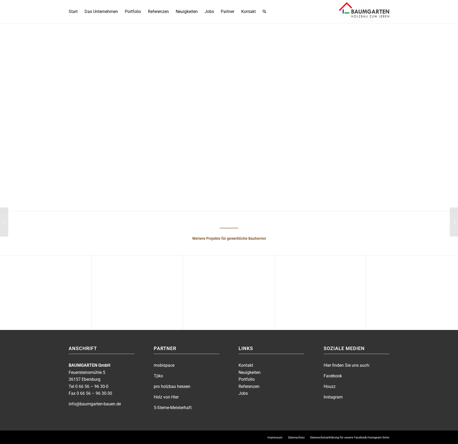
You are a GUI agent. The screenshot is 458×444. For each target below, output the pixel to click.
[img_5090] (370, 105)
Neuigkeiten (250, 372)
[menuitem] (73, 11)
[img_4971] (333, 105)
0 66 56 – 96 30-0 (91, 386)
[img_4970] (257, 105)
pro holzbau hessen (172, 386)
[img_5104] (295, 167)
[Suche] (264, 11)
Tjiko (158, 375)
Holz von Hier (166, 397)
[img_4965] (257, 136)
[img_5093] (295, 136)
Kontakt (246, 365)
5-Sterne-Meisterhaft (173, 407)
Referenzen (249, 386)
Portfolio (247, 379)
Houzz (330, 386)
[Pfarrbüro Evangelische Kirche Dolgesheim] (454, 222)
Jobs (243, 393)
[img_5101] (257, 167)
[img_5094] (333, 136)
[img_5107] (333, 167)
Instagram (333, 397)
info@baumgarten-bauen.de (95, 403)
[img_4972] (295, 105)
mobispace (164, 365)
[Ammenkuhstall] (4, 222)
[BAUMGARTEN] (364, 11)
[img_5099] (370, 136)
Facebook (333, 375)
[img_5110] (370, 167)
